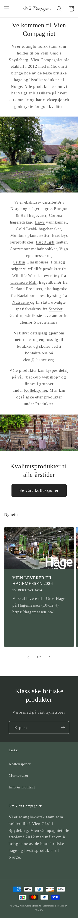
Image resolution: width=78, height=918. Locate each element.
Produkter (44, 403)
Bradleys (60, 235)
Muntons (18, 235)
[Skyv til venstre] (28, 657)
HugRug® (45, 242)
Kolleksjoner (35, 390)
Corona (55, 215)
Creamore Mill (23, 282)
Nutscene (21, 302)
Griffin (19, 262)
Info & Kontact (22, 787)
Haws (40, 222)
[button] (7, 9)
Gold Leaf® (26, 229)
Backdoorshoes (31, 295)
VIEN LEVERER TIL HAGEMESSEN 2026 (32, 580)
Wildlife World (25, 275)
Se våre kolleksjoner (39, 490)
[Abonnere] (63, 727)
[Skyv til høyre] (50, 657)
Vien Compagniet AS (31, 906)
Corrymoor (20, 249)
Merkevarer (19, 775)
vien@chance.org (38, 359)
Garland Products (26, 288)
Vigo (63, 249)
